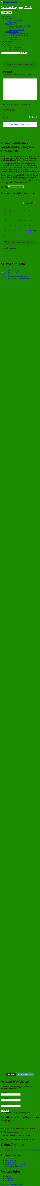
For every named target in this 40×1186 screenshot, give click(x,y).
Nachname (4, 1098)
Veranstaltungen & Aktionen (18, 35)
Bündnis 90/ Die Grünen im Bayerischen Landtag (22, 1150)
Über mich (8, 18)
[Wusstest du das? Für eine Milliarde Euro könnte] (20, 1064)
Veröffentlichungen (15, 39)
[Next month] (35, 203)
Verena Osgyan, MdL (16, 7)
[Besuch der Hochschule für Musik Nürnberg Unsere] (20, 318)
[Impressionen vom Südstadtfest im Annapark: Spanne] (20, 886)
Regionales (9, 41)
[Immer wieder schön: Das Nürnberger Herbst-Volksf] (20, 286)
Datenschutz (9, 1180)
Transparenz (13, 22)
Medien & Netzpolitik (16, 30)
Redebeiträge (13, 37)
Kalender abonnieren (18, 124)
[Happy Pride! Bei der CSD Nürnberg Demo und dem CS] (20, 496)
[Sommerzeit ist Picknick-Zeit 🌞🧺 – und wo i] (20, 417)
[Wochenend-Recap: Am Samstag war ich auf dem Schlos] (20, 1050)
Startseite (8, 16)
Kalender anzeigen (9, 248)
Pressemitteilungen (15, 47)
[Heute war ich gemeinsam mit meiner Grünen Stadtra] (20, 640)
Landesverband (10, 1162)
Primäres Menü (6, 12)
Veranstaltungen (7, 74)
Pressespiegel (13, 49)
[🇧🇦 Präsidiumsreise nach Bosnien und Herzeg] (20, 932)
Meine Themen (10, 24)
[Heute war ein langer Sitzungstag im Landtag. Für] (20, 851)
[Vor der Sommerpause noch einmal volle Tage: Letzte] (20, 537)
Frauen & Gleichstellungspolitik (20, 26)
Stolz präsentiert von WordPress (11, 1184)
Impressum (8, 1178)
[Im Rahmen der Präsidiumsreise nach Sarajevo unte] (20, 957)
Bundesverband (10, 1160)
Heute (20, 117)
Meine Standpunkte (16, 20)
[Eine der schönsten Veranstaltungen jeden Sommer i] (20, 744)
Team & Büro (9, 43)
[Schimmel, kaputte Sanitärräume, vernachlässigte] (20, 796)
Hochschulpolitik (15, 28)
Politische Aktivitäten (12, 32)
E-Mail (4, 1104)
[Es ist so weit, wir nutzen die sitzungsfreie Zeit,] (20, 460)
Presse (7, 45)
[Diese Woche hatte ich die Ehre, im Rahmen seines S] (20, 592)
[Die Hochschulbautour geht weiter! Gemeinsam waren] (20, 373)
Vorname (4, 1092)
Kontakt (8, 1177)
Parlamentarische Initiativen (18, 34)
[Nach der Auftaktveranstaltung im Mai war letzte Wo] (20, 1006)
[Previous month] (23, 203)
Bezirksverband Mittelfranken (15, 1164)
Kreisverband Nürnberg (13, 1166)
